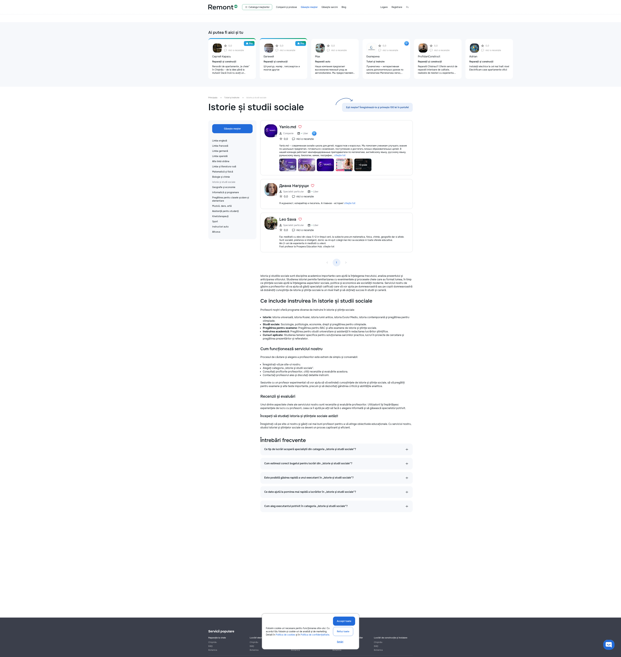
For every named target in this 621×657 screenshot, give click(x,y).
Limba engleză (219, 140)
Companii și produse (286, 7)
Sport (215, 221)
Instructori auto (220, 226)
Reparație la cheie (217, 637)
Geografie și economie (223, 187)
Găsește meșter (309, 7)
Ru (407, 7)
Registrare (397, 7)
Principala (212, 97)
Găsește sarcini (329, 7)
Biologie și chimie (221, 176)
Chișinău (212, 642)
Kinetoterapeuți (220, 216)
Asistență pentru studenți (225, 211)
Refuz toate (343, 631)
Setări (340, 641)
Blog (344, 7)
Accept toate (344, 621)
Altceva (216, 231)
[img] (406, 43)
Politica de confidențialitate (315, 634)
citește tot (339, 155)
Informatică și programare (225, 192)
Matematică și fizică (222, 171)
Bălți (210, 646)
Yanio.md (287, 126)
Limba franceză (220, 145)
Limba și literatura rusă (224, 166)
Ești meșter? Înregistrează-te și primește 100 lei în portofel (377, 107)
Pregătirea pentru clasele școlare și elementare (230, 199)
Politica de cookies (285, 634)
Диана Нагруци (294, 185)
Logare (384, 7)
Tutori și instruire (231, 97)
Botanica (212, 650)
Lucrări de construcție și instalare (390, 637)
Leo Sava (287, 219)
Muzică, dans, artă (222, 206)
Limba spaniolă (220, 156)
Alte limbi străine (220, 161)
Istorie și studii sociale (223, 182)
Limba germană (220, 151)
